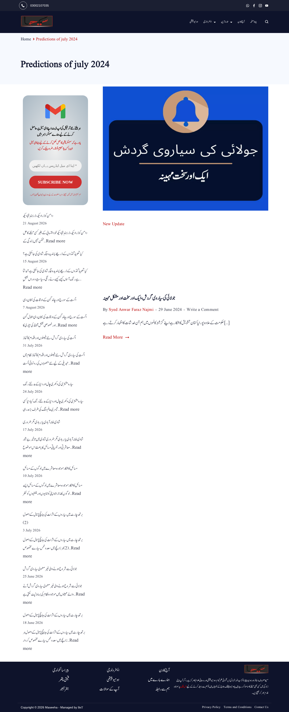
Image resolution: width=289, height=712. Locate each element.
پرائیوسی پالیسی (40, 195)
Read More (113, 337)
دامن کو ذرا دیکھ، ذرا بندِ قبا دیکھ (38, 216)
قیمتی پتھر (64, 679)
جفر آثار (64, 689)
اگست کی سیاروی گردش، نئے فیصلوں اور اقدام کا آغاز (49, 338)
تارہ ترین (224, 21)
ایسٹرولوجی (207, 21)
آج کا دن (241, 21)
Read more (55, 241)
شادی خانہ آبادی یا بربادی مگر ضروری (41, 422)
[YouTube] (266, 5)
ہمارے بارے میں (159, 679)
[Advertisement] (185, 262)
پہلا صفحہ (253, 21)
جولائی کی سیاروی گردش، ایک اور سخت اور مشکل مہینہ (139, 298)
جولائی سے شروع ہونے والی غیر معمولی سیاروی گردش (50, 569)
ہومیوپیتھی (113, 679)
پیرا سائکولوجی (60, 670)
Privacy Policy (211, 707)
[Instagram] (260, 5)
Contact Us (261, 707)
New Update (114, 224)
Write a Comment (203, 310)
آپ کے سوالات (109, 689)
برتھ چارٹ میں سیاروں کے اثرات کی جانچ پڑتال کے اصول (53, 615)
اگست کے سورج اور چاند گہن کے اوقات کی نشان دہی (49, 300)
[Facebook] (254, 5)
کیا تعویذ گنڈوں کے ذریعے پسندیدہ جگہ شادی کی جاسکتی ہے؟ (53, 254)
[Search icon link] (265, 22)
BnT (80, 707)
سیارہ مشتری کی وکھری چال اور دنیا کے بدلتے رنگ (48, 384)
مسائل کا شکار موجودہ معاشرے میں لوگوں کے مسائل (50, 468)
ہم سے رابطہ (162, 689)
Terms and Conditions (237, 707)
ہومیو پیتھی (194, 21)
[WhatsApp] (247, 5)
